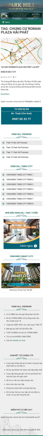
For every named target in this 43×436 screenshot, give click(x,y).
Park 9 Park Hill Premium (16, 143)
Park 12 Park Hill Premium (17, 157)
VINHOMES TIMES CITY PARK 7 (19, 199)
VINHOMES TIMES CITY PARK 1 (19, 175)
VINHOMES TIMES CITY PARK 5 (19, 189)
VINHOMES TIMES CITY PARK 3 (19, 184)
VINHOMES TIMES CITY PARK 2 (19, 179)
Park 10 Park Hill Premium (17, 147)
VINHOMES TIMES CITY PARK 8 (19, 204)
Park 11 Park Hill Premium (17, 152)
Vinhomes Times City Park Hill (14, 430)
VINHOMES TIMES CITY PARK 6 (19, 194)
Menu (7, 22)
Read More (5, 94)
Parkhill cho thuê (18, 340)
